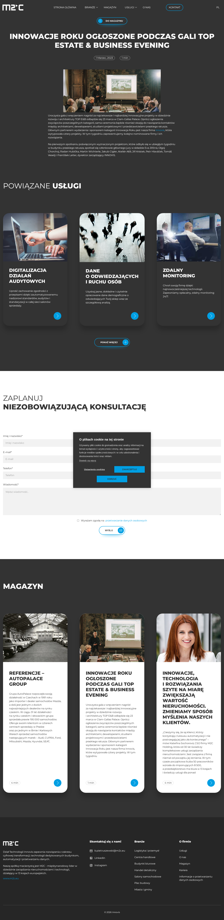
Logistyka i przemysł (146, 850)
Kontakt (174, 7)
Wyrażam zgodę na (114, 520)
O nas (147, 7)
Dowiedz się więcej (87, 460)
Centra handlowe (144, 857)
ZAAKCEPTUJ (129, 469)
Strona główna (65, 7)
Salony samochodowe (147, 876)
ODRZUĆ (112, 479)
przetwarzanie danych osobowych (126, 520)
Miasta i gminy (143, 889)
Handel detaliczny (145, 870)
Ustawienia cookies (94, 469)
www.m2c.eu (11, 878)
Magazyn (110, 7)
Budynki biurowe (144, 863)
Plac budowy (142, 883)
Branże (90, 7)
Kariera (183, 870)
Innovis (160, 130)
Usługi (129, 7)
